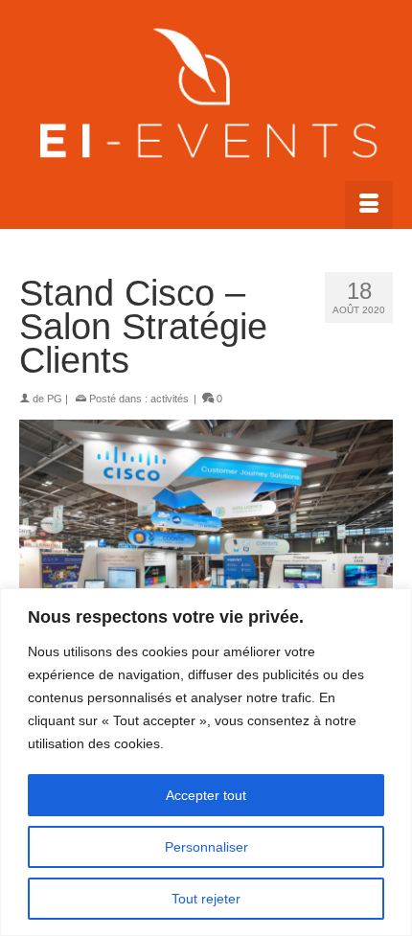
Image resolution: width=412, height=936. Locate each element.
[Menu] (369, 205)
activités (169, 398)
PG (54, 398)
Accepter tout (206, 795)
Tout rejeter (206, 898)
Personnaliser (206, 847)
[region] (206, 762)
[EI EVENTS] (206, 97)
